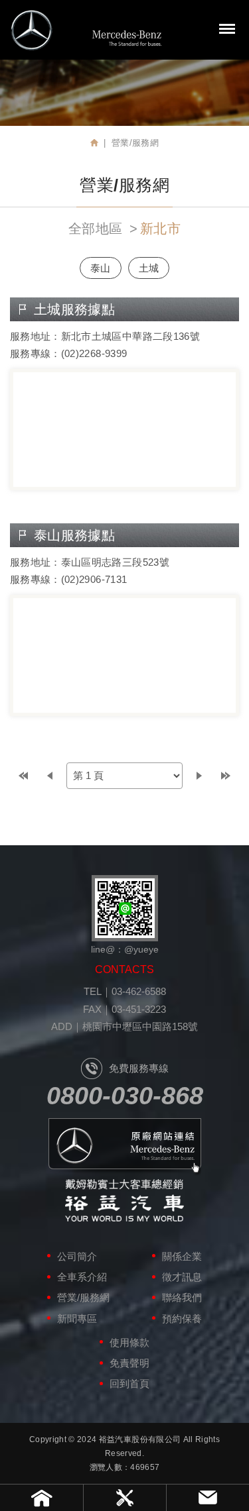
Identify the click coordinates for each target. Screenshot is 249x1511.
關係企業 (182, 1256)
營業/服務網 (83, 1297)
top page (23, 775)
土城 (149, 268)
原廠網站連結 (124, 1147)
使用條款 (129, 1342)
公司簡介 (77, 1256)
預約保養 (182, 1318)
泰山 (100, 268)
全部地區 (95, 228)
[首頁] (94, 143)
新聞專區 (77, 1318)
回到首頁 (129, 1383)
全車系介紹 (82, 1276)
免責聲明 (129, 1363)
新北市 (160, 228)
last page (225, 775)
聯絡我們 (182, 1297)
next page (199, 775)
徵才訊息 (182, 1276)
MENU (227, 28)
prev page (50, 775)
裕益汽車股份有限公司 (86, 29)
